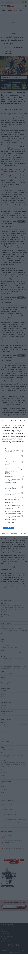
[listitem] (14, 447)
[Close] (25, 421)
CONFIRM (8, 527)
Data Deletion (5, 533)
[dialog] (14, 477)
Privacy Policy (22, 533)
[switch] (22, 451)
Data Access (14, 533)
